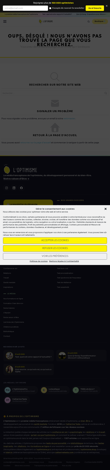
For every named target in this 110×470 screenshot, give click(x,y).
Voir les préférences (55, 256)
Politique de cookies (39, 261)
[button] (105, 208)
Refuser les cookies (55, 248)
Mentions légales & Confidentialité (64, 261)
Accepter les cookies (55, 240)
